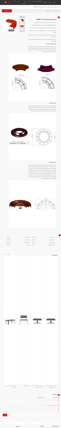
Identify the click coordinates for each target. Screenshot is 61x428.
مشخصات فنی (55, 10)
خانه (58, 7)
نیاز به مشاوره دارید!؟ (7, 10)
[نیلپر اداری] (8, 2)
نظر (57, 403)
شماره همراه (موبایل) (40, 397)
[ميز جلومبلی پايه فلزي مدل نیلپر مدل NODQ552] (10, 320)
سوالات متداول (48, 10)
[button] (7, 254)
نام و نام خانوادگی (55, 397)
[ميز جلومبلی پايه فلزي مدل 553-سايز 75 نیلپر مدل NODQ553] (37, 320)
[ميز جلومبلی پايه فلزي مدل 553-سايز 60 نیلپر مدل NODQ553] (50, 320)
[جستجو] (49, 2)
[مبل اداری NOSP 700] (23, 320)
